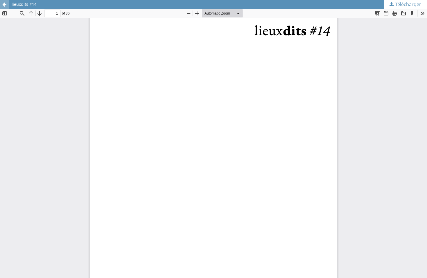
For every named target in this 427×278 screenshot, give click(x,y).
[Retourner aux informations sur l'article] (4, 4)
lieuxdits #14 (24, 4)
